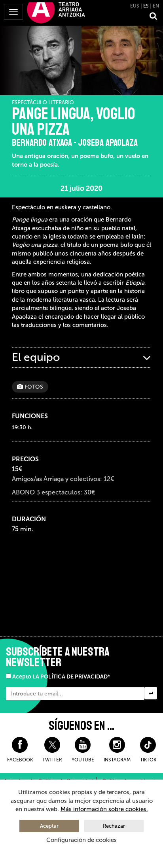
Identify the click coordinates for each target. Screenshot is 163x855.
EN (156, 6)
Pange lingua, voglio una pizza (73, 121)
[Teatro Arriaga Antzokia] (56, 12)
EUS (134, 6)
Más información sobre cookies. (104, 809)
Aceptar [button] (49, 826)
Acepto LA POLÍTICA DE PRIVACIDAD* (61, 676)
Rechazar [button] (114, 826)
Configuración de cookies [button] (81, 840)
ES (146, 6)
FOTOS (33, 386)
